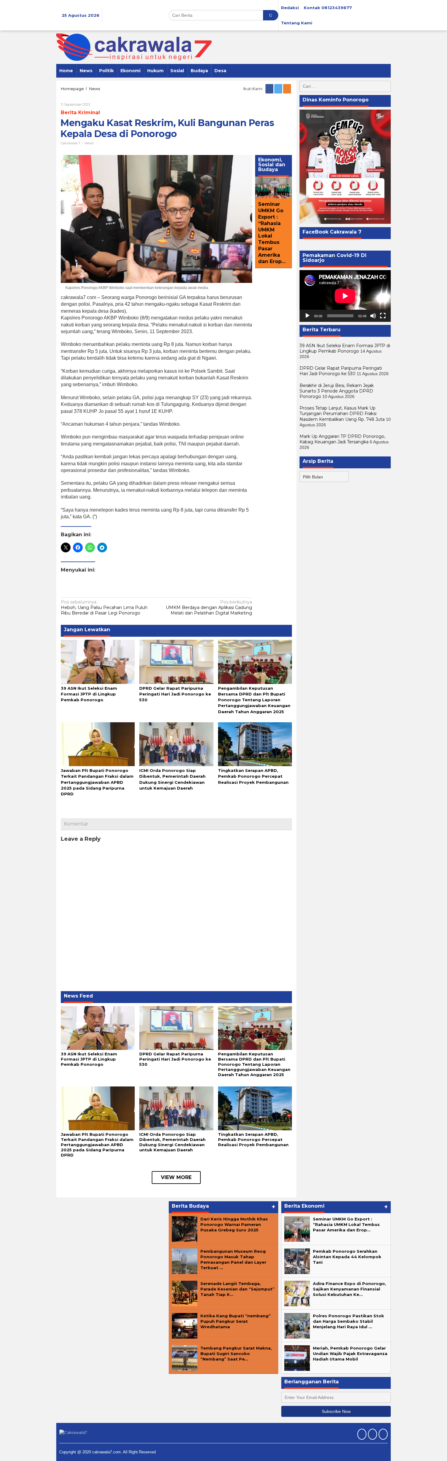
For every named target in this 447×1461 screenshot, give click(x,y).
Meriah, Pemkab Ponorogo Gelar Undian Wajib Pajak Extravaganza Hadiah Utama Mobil (350, 1353)
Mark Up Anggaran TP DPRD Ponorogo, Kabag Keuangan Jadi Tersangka (342, 439)
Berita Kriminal (80, 112)
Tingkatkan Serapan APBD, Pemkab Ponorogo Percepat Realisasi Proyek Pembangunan (253, 776)
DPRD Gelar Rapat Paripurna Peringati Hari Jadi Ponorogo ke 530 (175, 694)
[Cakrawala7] (134, 47)
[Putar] (307, 315)
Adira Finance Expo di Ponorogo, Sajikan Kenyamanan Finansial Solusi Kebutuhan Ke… (349, 1289)
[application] (345, 296)
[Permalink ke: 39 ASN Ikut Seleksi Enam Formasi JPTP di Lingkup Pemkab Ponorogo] (98, 661)
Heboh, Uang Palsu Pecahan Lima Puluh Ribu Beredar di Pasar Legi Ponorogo (104, 607)
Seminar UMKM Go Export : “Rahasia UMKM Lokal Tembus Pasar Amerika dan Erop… (272, 233)
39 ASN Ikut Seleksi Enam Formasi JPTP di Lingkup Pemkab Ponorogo (89, 694)
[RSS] (287, 88)
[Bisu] (373, 315)
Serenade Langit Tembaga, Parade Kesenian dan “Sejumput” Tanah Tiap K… (237, 1289)
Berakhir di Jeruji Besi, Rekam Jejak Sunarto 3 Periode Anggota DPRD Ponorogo (337, 390)
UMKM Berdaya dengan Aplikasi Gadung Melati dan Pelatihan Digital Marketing (209, 607)
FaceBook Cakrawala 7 (332, 231)
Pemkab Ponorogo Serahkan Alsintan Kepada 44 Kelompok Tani (347, 1257)
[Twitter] (278, 88)
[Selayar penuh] (383, 315)
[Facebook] (269, 88)
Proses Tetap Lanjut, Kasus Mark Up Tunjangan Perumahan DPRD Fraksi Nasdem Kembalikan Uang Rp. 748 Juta (342, 413)
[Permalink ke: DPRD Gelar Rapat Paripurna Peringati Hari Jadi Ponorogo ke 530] (176, 661)
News (89, 143)
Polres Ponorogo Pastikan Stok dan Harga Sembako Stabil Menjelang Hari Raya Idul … (348, 1321)
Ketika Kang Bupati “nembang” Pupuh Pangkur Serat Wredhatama (235, 1321)
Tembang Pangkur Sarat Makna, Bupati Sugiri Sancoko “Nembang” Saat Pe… (236, 1353)
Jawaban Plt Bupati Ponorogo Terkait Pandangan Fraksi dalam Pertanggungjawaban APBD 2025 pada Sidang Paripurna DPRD (97, 782)
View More (176, 1177)
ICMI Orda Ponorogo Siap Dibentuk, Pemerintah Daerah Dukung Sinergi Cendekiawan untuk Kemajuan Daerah (172, 1142)
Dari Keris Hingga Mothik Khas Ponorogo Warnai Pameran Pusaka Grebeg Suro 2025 (234, 1224)
